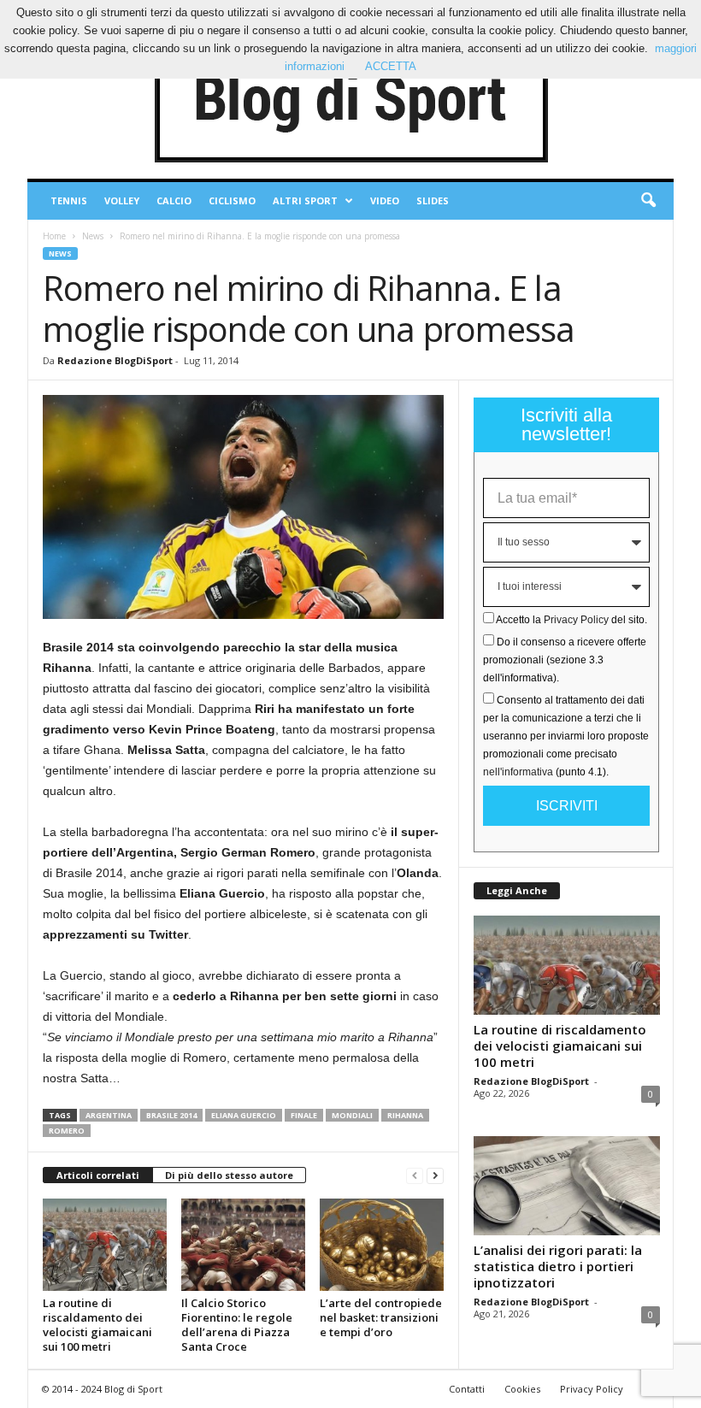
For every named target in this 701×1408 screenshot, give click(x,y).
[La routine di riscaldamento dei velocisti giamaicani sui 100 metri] (105, 1245)
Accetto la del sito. (571, 620)
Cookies (522, 1388)
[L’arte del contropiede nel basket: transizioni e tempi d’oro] (382, 1245)
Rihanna (405, 1115)
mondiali (352, 1115)
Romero (67, 1130)
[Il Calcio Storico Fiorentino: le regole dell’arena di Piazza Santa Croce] (243, 1245)
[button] (648, 201)
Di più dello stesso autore (229, 1175)
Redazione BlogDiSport (115, 360)
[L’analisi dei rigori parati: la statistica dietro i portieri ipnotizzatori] (567, 1185)
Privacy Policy (576, 620)
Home (54, 236)
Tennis (68, 200)
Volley (121, 200)
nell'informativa (518, 772)
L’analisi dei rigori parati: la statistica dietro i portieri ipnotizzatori (558, 1266)
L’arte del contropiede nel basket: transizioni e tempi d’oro (381, 1317)
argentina (108, 1115)
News (92, 236)
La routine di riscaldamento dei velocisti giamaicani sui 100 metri (97, 1324)
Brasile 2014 (171, 1115)
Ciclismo (232, 200)
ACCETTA (390, 66)
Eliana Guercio (243, 1115)
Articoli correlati (97, 1175)
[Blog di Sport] (350, 102)
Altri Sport (305, 200)
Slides (432, 200)
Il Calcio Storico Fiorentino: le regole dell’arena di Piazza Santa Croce (236, 1324)
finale (304, 1115)
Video (384, 200)
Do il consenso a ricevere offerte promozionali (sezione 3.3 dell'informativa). (564, 660)
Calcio (173, 200)
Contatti (467, 1388)
